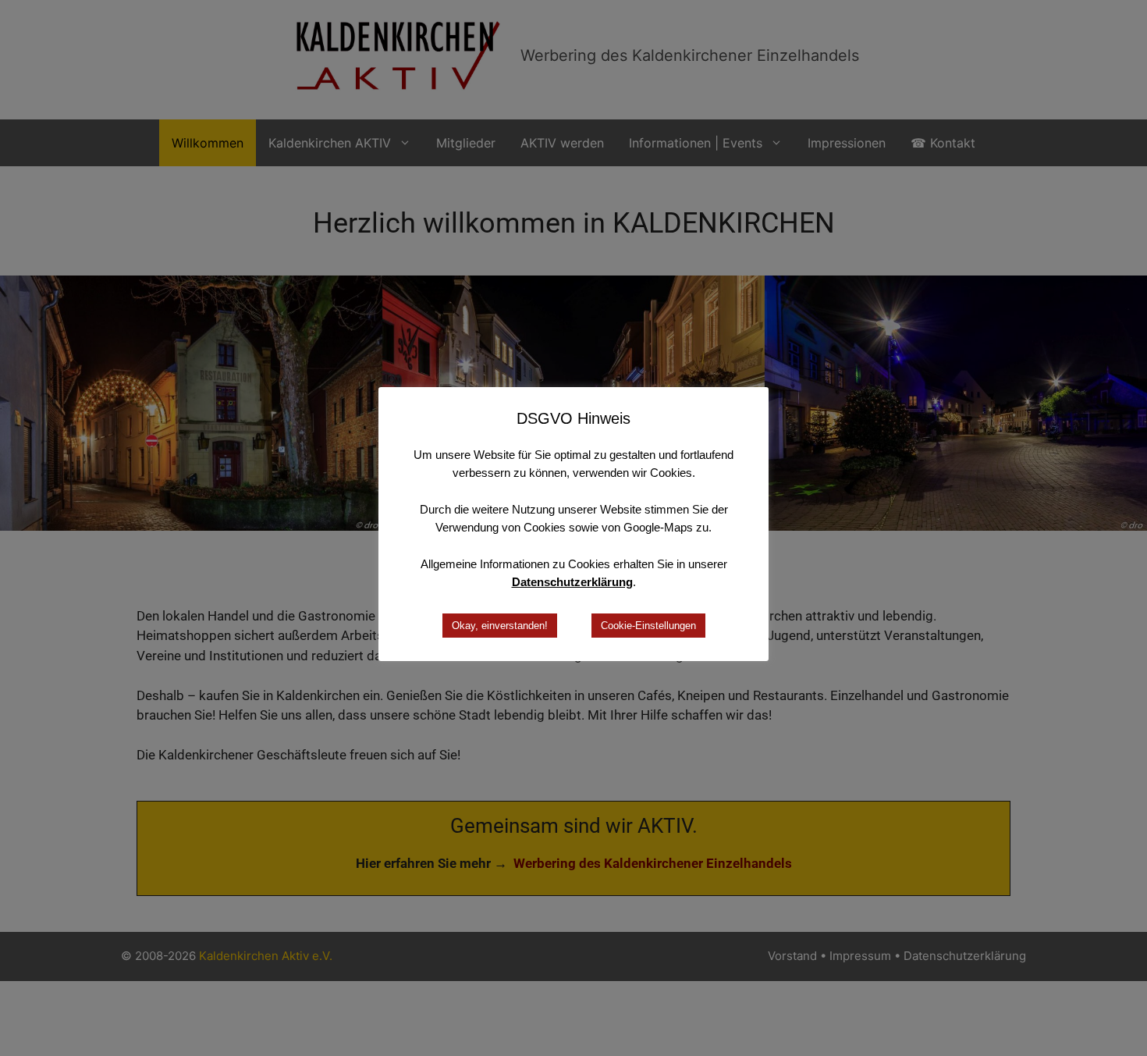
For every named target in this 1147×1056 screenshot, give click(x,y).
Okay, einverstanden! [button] (500, 625)
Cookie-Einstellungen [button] (648, 625)
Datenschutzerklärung (572, 581)
